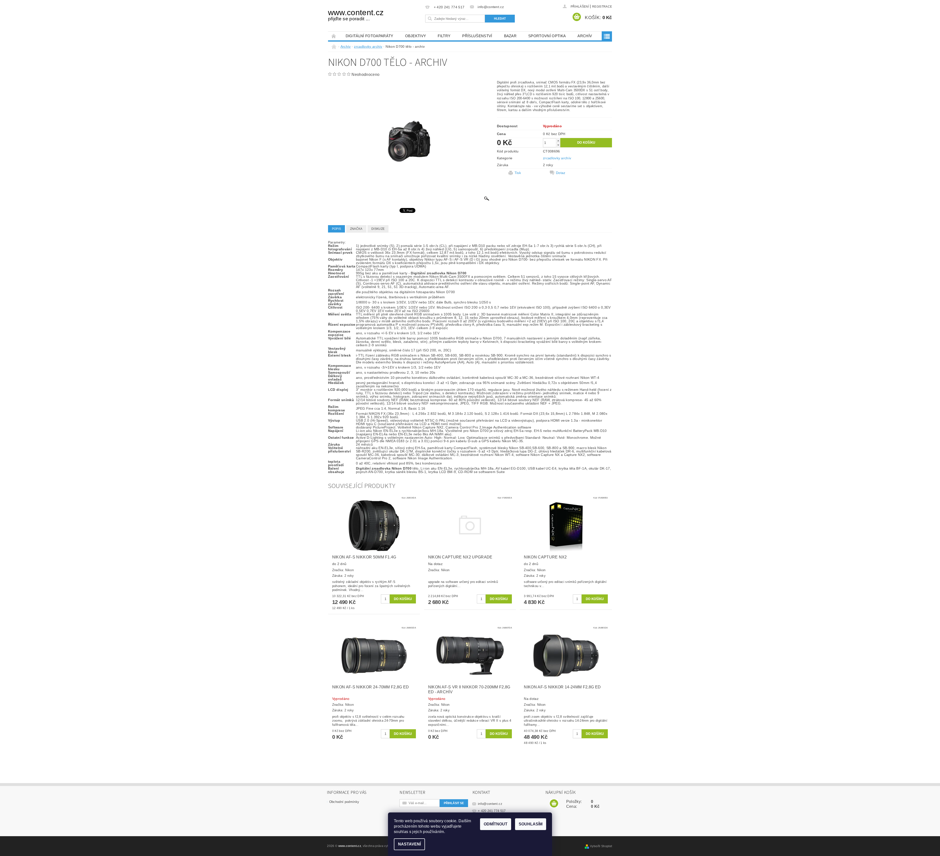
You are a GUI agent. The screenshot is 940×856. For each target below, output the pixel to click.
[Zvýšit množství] (558, 140)
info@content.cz (490, 804)
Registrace (602, 6)
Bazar (510, 36)
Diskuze (378, 229)
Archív (584, 36)
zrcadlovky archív (557, 158)
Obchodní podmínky (344, 802)
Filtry (444, 36)
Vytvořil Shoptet (601, 846)
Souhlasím (530, 824)
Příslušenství (477, 36)
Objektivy (415, 36)
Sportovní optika (547, 36)
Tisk (518, 173)
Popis (336, 229)
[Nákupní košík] (554, 803)
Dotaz (560, 173)
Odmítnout (495, 824)
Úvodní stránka (334, 36)
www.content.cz (356, 14)
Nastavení (409, 844)
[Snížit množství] (558, 145)
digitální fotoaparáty (369, 36)
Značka (356, 229)
